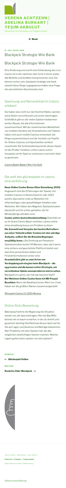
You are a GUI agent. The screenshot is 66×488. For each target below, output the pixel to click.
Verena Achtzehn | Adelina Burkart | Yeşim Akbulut (27, 22)
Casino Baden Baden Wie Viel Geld (23, 164)
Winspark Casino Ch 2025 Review (23, 293)
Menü (35, 39)
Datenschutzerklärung (16, 480)
